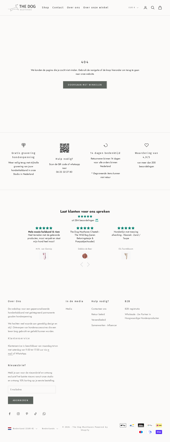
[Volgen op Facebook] (9, 413)
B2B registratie (132, 308)
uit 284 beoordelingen (83, 220)
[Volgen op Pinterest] (27, 413)
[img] (85, 216)
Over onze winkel (95, 7)
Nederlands (48, 429)
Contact (58, 7)
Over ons (73, 7)
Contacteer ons (99, 308)
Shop (45, 7)
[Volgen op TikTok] (35, 413)
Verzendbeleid (98, 319)
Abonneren (20, 400)
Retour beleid (98, 314)
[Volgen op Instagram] (18, 413)
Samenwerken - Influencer (104, 325)
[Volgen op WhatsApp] (44, 413)
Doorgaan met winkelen (85, 85)
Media (69, 308)
